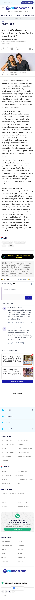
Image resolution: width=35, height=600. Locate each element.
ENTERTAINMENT (17, 15)
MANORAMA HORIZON (8, 445)
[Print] (12, 49)
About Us (4, 471)
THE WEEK (4, 449)
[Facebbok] (2, 591)
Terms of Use (5, 483)
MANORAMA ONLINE (7, 440)
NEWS (25, 15)
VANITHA (21, 445)
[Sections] (2, 8)
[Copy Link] (17, 49)
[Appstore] (21, 577)
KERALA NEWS (8, 15)
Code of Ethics (23, 506)
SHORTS (20, 562)
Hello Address (23, 440)
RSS (19, 483)
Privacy (4, 479)
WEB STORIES (22, 558)
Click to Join (18, 529)
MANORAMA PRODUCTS (9, 475)
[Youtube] (9, 591)
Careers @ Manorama (25, 479)
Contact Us (22, 471)
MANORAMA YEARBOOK (8, 453)
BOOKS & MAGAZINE (24, 457)
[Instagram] (6, 591)
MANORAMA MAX (23, 453)
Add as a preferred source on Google (19, 256)
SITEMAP (4, 502)
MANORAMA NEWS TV (25, 449)
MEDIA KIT (21, 475)
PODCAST (4, 562)
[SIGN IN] (32, 8)
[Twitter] (13, 591)
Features (7, 24)
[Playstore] (7, 577)
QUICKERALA (5, 461)
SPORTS (20, 550)
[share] (7, 49)
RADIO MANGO (6, 457)
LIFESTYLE (21, 546)
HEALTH (3, 550)
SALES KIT (21, 494)
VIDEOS (3, 558)
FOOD (3, 554)
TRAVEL (20, 554)
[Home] (2, 15)
